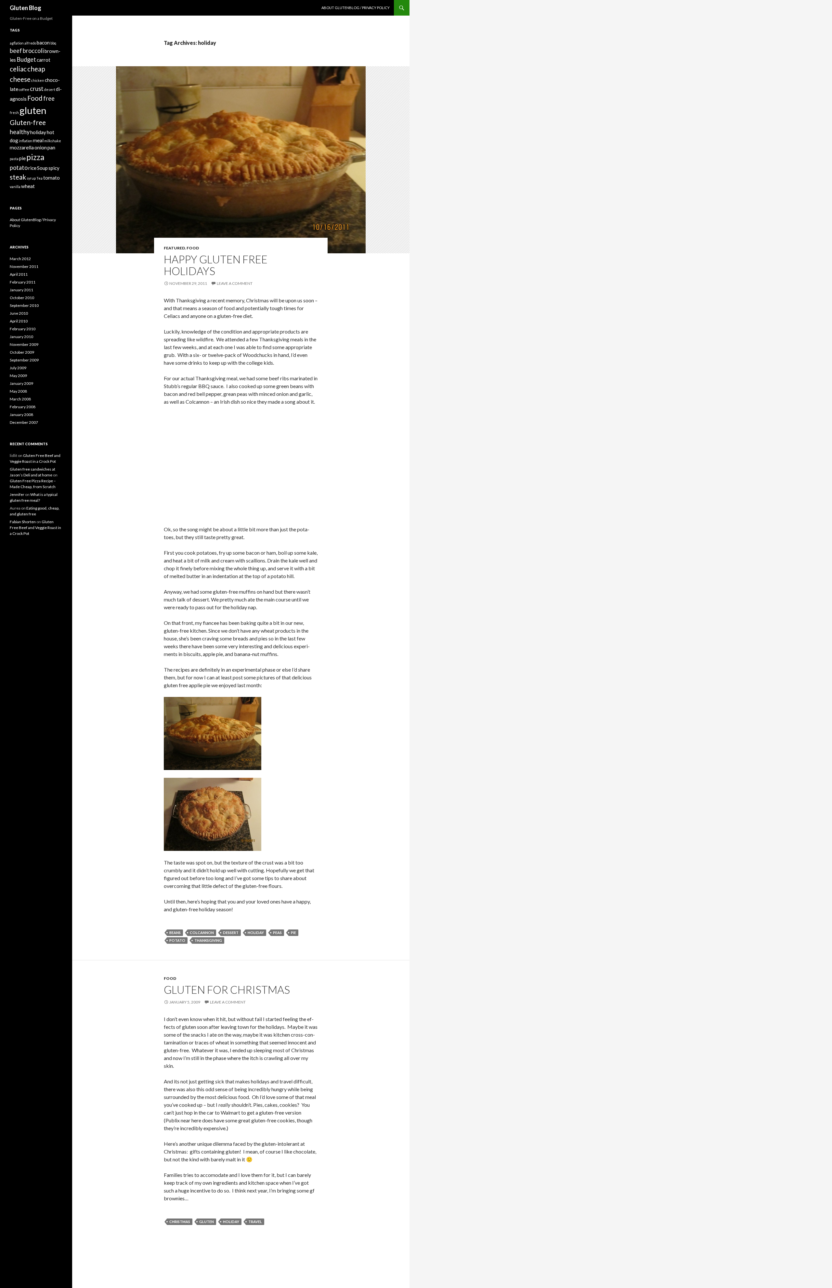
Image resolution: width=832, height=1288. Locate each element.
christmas (179, 1221)
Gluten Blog (25, 7)
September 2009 (24, 360)
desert (49, 89)
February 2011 (22, 282)
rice (32, 168)
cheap (36, 69)
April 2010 (19, 321)
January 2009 (21, 383)
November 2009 (24, 344)
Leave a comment (235, 283)
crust (37, 88)
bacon (43, 42)
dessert (231, 932)
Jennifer (17, 494)
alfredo (30, 43)
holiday (256, 932)
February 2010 (22, 328)
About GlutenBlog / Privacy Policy (355, 8)
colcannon (202, 932)
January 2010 (21, 336)
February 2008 (22, 406)
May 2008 (18, 391)
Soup (42, 168)
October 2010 (22, 297)
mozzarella (22, 147)
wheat (28, 186)
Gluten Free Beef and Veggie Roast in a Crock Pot (35, 527)
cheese (20, 79)
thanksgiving (208, 940)
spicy (53, 168)
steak (18, 177)
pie (293, 932)
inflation (25, 141)
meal (38, 140)
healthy (20, 131)
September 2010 (24, 305)
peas (277, 932)
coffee (24, 89)
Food (193, 248)
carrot (43, 60)
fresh (14, 112)
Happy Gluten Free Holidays (215, 265)
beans (175, 932)
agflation (17, 43)
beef (16, 50)
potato (177, 940)
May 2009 (18, 375)
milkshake (52, 141)
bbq (53, 43)
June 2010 (19, 313)
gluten (206, 1221)
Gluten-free (28, 122)
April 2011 (19, 274)
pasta (14, 159)
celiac (18, 69)
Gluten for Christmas (227, 989)
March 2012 (20, 258)
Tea (39, 178)
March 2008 (20, 399)
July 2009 (18, 367)
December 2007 (24, 422)
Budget (26, 59)
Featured (174, 248)
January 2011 (21, 289)
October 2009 (22, 352)
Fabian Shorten (23, 521)
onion (40, 147)
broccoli (33, 50)
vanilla (15, 186)
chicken (37, 80)
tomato (51, 178)
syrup (31, 178)
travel (255, 1221)
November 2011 (24, 266)
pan (51, 147)
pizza (35, 157)
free (49, 98)
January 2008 (21, 414)
